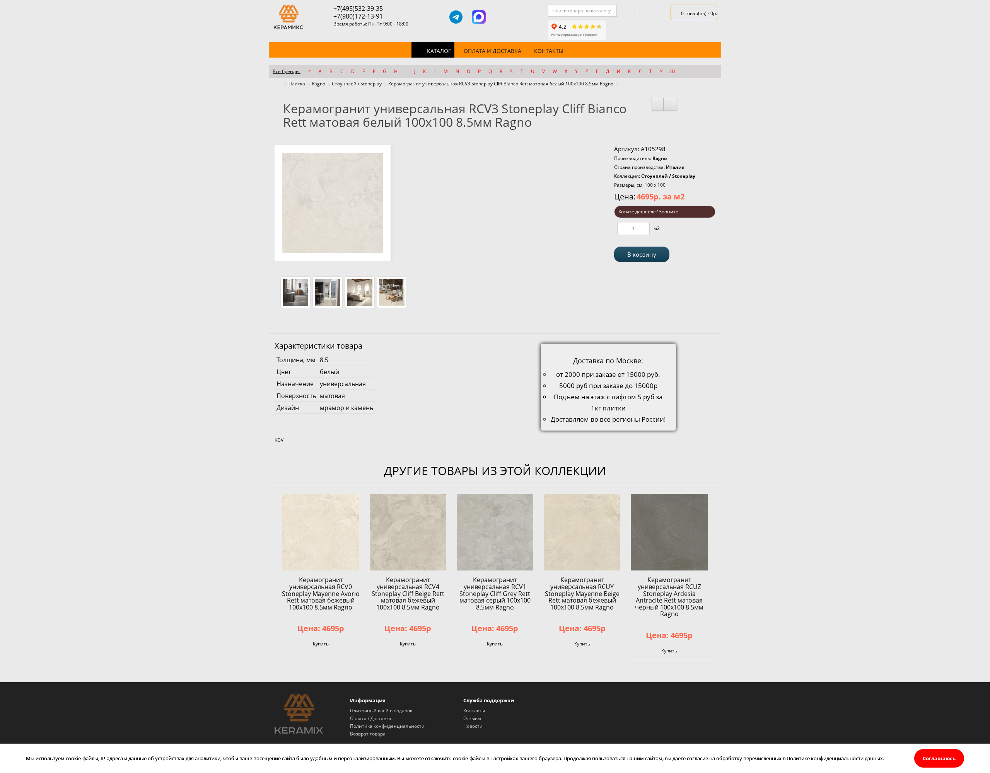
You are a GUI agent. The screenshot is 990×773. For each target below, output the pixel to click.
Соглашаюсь (939, 758)
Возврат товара (368, 733)
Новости (473, 726)
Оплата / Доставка (370, 718)
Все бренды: (286, 71)
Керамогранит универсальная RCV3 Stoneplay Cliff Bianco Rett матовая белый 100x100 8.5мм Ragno (500, 83)
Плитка (296, 83)
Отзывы (472, 718)
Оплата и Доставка (492, 50)
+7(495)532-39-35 (358, 8)
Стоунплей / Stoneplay (357, 83)
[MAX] (479, 17)
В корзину (641, 254)
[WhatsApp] (501, 17)
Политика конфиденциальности (387, 726)
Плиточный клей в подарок (381, 710)
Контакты (548, 50)
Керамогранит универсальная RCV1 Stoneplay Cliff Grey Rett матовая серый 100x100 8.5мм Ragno (495, 593)
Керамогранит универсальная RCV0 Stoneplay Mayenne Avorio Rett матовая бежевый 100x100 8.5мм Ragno (321, 593)
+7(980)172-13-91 (358, 16)
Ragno (318, 83)
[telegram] (456, 17)
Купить (321, 643)
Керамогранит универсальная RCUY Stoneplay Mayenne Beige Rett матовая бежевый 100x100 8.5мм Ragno (582, 593)
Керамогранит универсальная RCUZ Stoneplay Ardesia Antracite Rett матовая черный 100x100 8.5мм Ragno (669, 596)
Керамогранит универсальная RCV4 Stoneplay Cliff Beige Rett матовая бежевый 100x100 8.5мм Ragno (408, 593)
